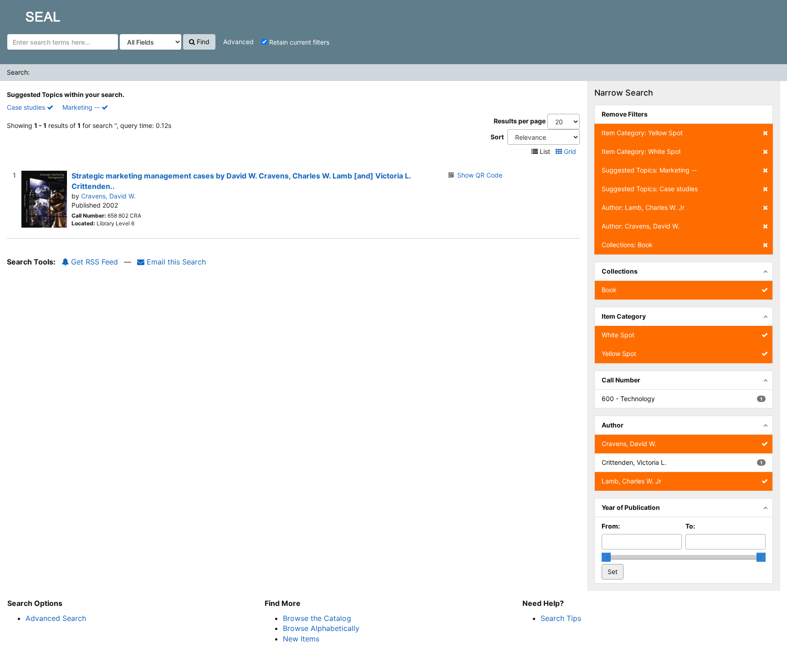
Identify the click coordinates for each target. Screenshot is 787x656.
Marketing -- (82, 107)
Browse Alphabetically (321, 628)
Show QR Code (479, 175)
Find (202, 42)
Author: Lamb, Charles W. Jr (643, 207)
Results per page (520, 121)
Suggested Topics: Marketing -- (649, 170)
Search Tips (561, 618)
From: (611, 526)
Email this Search (175, 261)
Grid (570, 151)
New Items (301, 638)
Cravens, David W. (108, 196)
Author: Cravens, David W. (641, 226)
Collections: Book (627, 245)
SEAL (25, 14)
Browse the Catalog (317, 618)
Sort (497, 137)
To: (690, 526)
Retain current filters (298, 42)
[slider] (606, 557)
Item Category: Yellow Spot (642, 133)
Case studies (27, 107)
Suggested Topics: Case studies (650, 189)
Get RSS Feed (93, 261)
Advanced (238, 42)
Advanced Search (56, 618)
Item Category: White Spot (641, 151)
